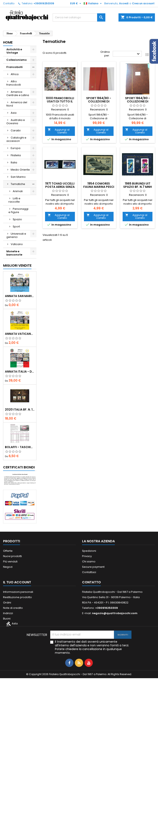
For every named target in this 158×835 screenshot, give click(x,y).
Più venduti (10, 561)
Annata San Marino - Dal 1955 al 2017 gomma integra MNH (20, 296)
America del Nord (16, 104)
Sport (16, 226)
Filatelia (16, 155)
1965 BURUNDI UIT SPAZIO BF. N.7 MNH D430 (137, 186)
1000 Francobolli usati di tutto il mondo (60, 101)
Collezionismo (16, 60)
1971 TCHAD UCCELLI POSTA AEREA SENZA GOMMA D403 (60, 186)
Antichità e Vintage (14, 51)
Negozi (8, 567)
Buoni (6, 619)
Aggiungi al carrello (59, 131)
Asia (13, 113)
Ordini (7, 602)
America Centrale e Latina (17, 93)
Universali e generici (16, 235)
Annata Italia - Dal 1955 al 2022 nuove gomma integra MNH (20, 371)
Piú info (73, 830)
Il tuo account (17, 582)
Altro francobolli (13, 83)
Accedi (123, 3)
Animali (18, 191)
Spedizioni (89, 551)
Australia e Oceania (15, 121)
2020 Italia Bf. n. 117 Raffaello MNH (20, 409)
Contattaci (89, 572)
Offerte (8, 551)
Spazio (17, 219)
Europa (15, 148)
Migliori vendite (17, 265)
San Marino (18, 177)
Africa (15, 74)
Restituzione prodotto (17, 597)
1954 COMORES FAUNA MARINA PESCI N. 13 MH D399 (98, 186)
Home (8, 42)
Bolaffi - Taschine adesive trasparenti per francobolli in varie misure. (20, 447)
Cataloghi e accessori (16, 139)
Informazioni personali (18, 592)
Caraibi (16, 130)
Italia (14, 162)
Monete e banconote (14, 253)
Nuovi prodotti (12, 556)
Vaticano (17, 244)
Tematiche (18, 184)
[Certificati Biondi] (19, 479)
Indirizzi (8, 613)
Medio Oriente (20, 170)
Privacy (87, 556)
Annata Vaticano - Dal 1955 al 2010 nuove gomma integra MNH (20, 333)
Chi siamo (88, 561)
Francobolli (14, 67)
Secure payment (93, 567)
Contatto (8, 3)
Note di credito (13, 608)
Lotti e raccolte (14, 200)
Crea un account (143, 3)
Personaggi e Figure (18, 210)
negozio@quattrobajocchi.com (114, 613)
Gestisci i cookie (90, 830)
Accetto (117, 818)
